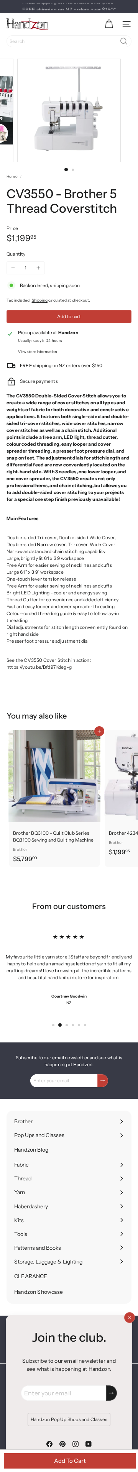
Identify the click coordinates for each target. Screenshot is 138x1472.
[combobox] (69, 41)
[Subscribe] (111, 1393)
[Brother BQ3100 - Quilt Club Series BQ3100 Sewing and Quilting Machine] (54, 798)
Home (12, 176)
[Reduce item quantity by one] (13, 267)
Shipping (40, 300)
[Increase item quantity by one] (38, 267)
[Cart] (109, 24)
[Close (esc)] (129, 1317)
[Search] (123, 41)
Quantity (16, 254)
